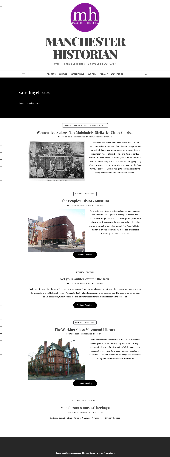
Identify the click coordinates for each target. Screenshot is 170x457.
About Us (51, 74)
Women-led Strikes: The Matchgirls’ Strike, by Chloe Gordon (85, 132)
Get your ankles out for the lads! (85, 279)
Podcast (104, 74)
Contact (63, 74)
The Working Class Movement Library (85, 329)
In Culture (89, 194)
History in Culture (90, 401)
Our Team (92, 74)
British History (81, 125)
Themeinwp (109, 453)
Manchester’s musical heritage (85, 407)
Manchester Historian (85, 47)
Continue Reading (84, 254)
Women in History (98, 125)
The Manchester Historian (100, 137)
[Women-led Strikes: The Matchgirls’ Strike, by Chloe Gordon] (56, 160)
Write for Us (117, 74)
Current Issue (77, 74)
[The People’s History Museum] (56, 230)
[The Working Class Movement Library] (56, 359)
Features (90, 272)
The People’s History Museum (85, 200)
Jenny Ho (99, 205)
